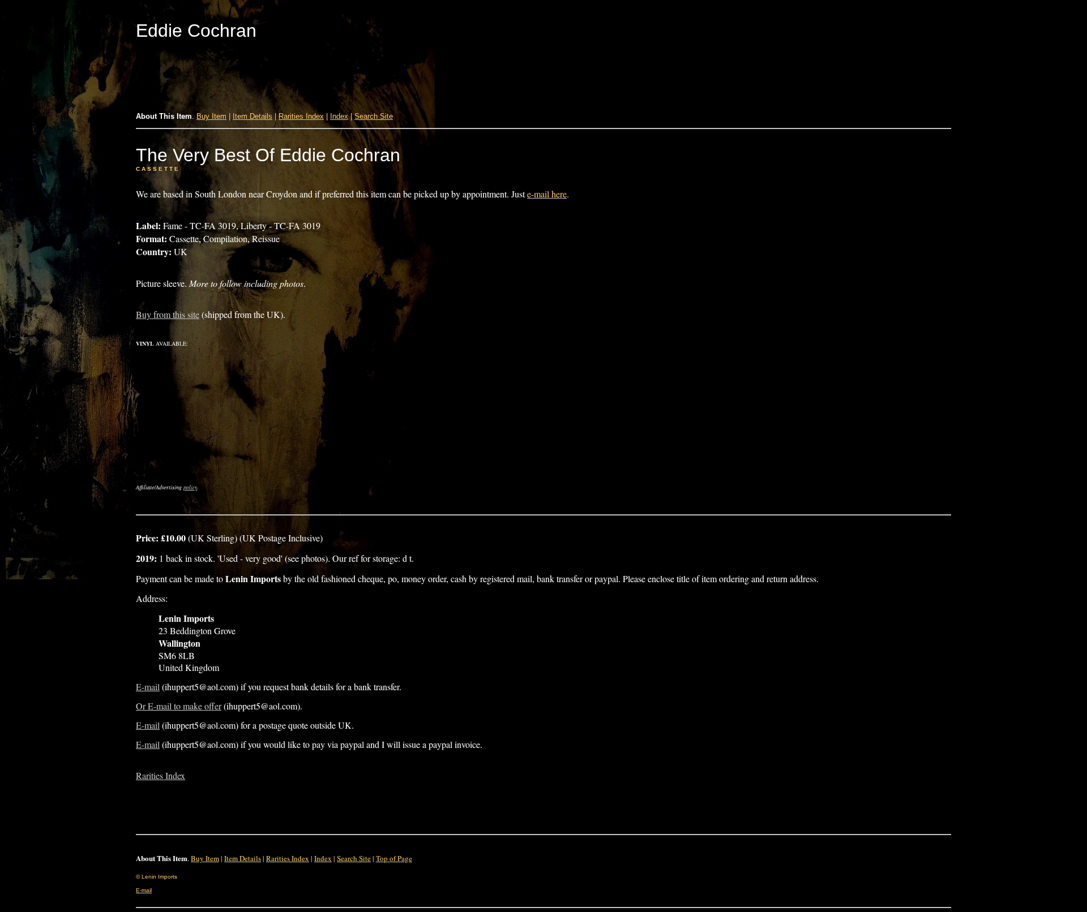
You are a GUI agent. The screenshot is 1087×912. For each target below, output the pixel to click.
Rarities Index (160, 775)
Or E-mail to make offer (178, 706)
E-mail (148, 686)
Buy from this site (167, 314)
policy (190, 487)
